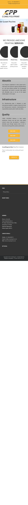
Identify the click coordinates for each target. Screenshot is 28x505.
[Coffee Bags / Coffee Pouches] (4, 203)
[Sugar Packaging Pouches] (20, 203)
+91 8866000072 (10, 237)
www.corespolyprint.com (10, 241)
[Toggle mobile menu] (25, 11)
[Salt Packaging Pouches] (9, 208)
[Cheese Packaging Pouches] (4, 208)
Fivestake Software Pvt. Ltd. (19, 258)
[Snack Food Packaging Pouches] (15, 203)
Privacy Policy (6, 192)
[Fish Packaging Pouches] (9, 203)
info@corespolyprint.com (14, 3)
